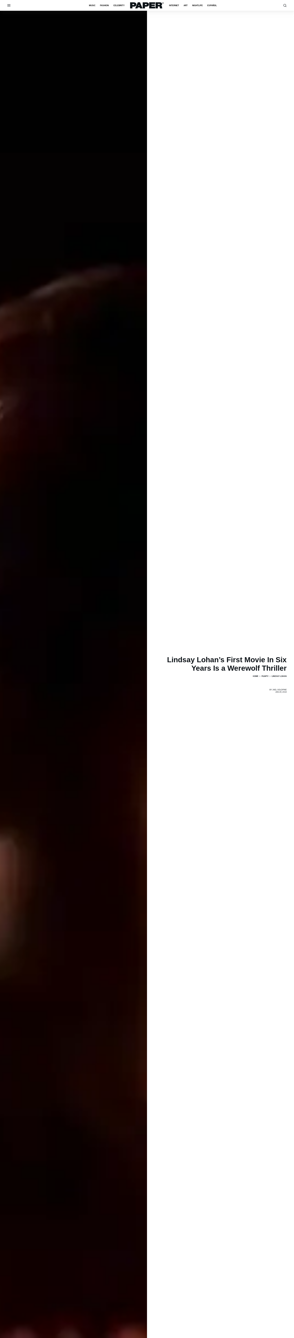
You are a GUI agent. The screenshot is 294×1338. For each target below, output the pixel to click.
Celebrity (119, 5)
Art (186, 5)
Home (255, 676)
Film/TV (265, 676)
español (212, 5)
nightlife (197, 5)
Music (92, 5)
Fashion (104, 5)
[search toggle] (285, 5)
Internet (174, 5)
